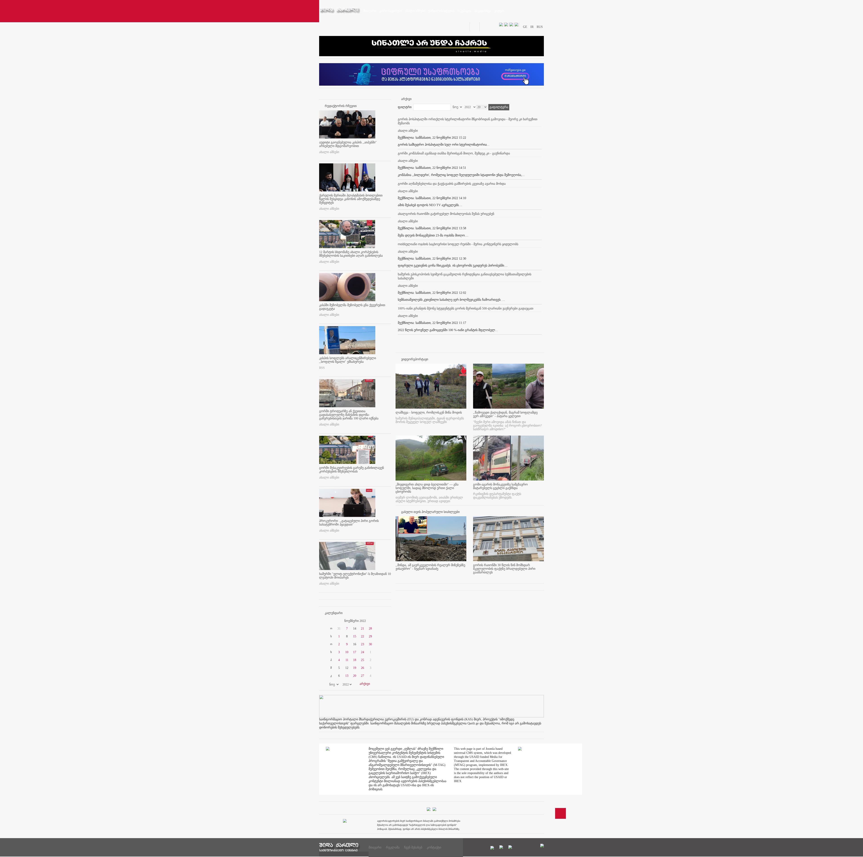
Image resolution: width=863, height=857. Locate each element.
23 (362, 644)
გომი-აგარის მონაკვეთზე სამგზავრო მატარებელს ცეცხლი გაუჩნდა (500, 486)
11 (346, 660)
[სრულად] (465, 576)
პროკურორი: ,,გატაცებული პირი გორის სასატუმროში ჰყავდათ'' (349, 522)
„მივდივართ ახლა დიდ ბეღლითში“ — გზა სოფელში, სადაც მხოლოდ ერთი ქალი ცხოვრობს (427, 488)
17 (354, 652)
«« (329, 621)
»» (380, 621)
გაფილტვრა (498, 107)
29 (370, 636)
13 (346, 675)
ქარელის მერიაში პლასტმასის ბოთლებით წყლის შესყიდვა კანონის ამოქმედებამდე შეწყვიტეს (351, 199)
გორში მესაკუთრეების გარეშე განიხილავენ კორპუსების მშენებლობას (351, 469)
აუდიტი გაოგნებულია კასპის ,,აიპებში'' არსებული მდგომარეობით (348, 144)
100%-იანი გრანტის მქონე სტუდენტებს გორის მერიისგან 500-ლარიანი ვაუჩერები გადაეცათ (465, 308)
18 (354, 660)
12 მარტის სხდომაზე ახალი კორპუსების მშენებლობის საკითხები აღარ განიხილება (351, 253)
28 (370, 628)
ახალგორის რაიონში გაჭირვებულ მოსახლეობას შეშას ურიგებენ (446, 214)
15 (354, 636)
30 (370, 644)
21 (362, 628)
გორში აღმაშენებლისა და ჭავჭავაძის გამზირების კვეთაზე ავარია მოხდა (452, 183)
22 (362, 636)
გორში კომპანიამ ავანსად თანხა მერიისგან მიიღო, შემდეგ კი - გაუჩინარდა (454, 153)
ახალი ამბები (329, 152)
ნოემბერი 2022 (355, 621)
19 (354, 668)
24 (362, 652)
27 (362, 675)
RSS (322, 368)
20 (354, 675)
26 (362, 668)
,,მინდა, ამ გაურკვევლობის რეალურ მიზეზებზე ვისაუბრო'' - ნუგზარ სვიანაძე (430, 566)
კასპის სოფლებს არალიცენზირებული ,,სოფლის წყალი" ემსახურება (347, 359)
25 (362, 660)
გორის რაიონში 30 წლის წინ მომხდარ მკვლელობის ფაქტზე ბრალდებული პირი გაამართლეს (504, 568)
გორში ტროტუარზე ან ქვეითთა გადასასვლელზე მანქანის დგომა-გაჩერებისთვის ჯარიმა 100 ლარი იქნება (348, 415)
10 (346, 652)
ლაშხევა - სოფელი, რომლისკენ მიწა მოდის (429, 412)
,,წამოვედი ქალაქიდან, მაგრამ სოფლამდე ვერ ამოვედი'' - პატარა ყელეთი (505, 414)
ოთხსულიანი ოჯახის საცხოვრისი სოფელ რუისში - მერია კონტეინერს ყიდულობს (458, 244)
